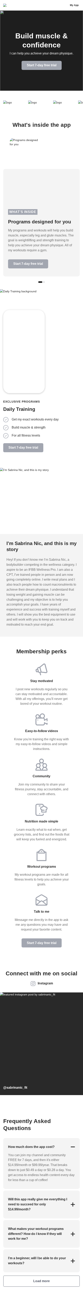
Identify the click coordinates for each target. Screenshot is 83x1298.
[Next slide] (73, 336)
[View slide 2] (44, 282)
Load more (41, 1281)
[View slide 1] (40, 282)
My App (74, 5)
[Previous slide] (59, 336)
